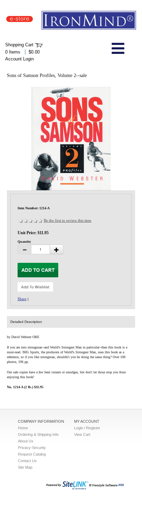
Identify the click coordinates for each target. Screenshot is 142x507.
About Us (25, 441)
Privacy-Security (32, 448)
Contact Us (27, 461)
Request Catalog (32, 454)
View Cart (82, 434)
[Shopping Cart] (39, 45)
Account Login (19, 58)
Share (22, 299)
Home (23, 428)
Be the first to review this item (67, 220)
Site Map (25, 467)
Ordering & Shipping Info (38, 434)
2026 (121, 485)
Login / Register (87, 428)
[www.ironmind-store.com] (71, 20)
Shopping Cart (19, 44)
